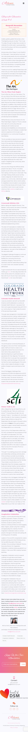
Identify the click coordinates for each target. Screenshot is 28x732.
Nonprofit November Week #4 (11, 18)
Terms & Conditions (11, 723)
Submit (24, 664)
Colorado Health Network (9, 635)
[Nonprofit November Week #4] (14, 29)
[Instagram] (17, 709)
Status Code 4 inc (21, 638)
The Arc (4, 640)
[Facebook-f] (11, 709)
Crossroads (19, 635)
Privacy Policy (17, 723)
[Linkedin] (14, 709)
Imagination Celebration (8, 638)
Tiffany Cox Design (14, 727)
